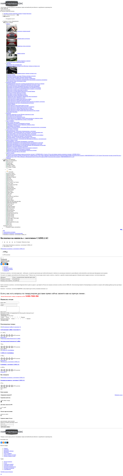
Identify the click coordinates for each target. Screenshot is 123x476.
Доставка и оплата (7, 13)
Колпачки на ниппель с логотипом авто (13, 233)
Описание (5, 266)
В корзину (3, 259)
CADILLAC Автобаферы (7, 352)
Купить (2, 337)
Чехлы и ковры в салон (12, 140)
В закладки (4, 262)
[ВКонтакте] (1, 264)
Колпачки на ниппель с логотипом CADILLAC (13, 380)
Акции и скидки (10, 153)
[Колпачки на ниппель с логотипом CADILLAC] (13, 248)
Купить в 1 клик (4, 261)
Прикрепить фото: (5, 314)
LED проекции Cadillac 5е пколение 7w (11, 329)
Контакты (29, 13)
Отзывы (24, 13)
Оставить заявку (6, 426)
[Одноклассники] (3, 264)
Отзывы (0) (6, 270)
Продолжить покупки (5, 395)
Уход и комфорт (10, 120)
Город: (2, 304)
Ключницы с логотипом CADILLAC (10, 364)
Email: (2, 305)
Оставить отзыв (4, 320)
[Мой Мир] (5, 264)
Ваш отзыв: (3, 311)
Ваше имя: (3, 302)
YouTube (7, 471)
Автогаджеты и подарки (12, 129)
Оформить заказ (118, 395)
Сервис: (3, 317)
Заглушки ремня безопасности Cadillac (10, 341)
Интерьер (8, 113)
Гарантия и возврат (17, 13)
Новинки (8, 158)
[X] (7, 264)
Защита (8, 23)
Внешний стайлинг (11, 82)
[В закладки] (6, 337)
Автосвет (8, 63)
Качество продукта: (5, 318)
